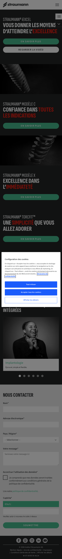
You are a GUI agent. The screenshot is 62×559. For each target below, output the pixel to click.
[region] (31, 279)
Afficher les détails (31, 300)
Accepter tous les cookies (31, 292)
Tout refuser (31, 284)
